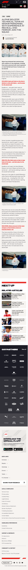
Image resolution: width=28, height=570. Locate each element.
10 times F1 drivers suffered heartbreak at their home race (18, 304)
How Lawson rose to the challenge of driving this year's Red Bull (18, 320)
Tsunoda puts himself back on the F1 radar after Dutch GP (17, 329)
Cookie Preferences (7, 528)
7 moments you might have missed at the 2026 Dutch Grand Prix (18, 337)
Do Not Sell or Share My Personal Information (13, 518)
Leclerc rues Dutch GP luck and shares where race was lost (18, 312)
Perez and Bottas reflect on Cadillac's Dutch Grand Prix (18, 295)
